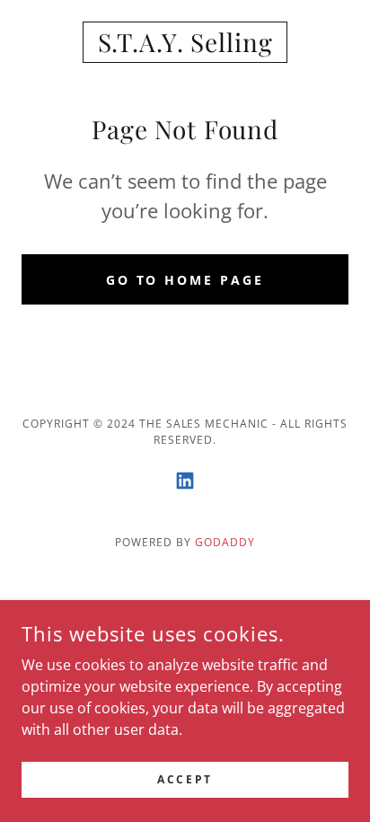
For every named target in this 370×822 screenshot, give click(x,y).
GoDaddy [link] (225, 542)
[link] (185, 42)
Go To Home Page (185, 279)
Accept (184, 779)
